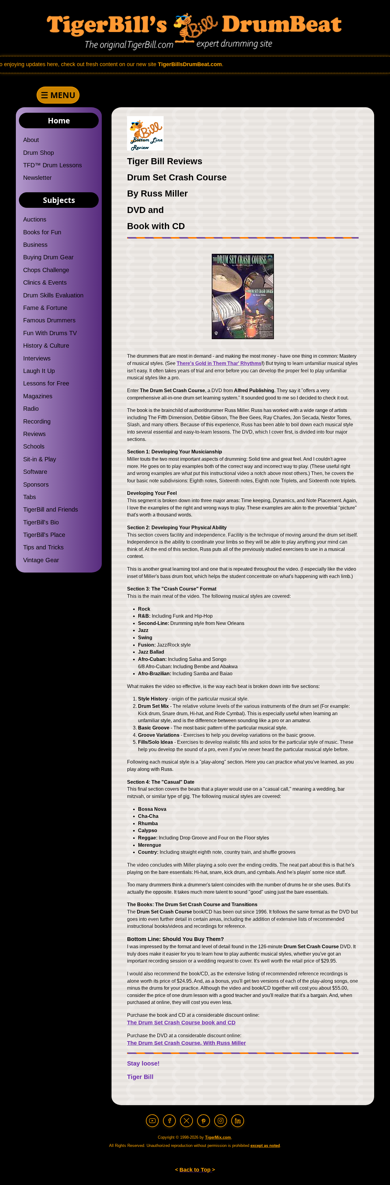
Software (35, 471)
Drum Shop (38, 152)
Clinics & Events (45, 282)
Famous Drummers (49, 320)
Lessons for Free (46, 383)
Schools (33, 446)
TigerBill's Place (44, 534)
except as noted (265, 1145)
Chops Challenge (46, 270)
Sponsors (36, 484)
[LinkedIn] (237, 1120)
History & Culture (46, 345)
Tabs (29, 497)
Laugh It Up (39, 370)
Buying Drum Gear (48, 257)
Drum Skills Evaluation (53, 295)
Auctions (34, 219)
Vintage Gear (41, 560)
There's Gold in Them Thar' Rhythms (219, 363)
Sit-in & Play (39, 459)
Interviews (37, 358)
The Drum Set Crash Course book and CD (181, 1023)
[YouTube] (152, 1120)
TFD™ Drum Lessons (52, 165)
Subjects (59, 200)
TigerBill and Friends (50, 509)
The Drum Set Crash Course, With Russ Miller (186, 1043)
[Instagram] (220, 1120)
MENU (58, 95)
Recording (37, 421)
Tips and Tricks (43, 547)
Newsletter (37, 177)
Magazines (37, 396)
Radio (31, 408)
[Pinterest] (203, 1120)
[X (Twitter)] (186, 1120)
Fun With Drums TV (50, 333)
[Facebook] (169, 1120)
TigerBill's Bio (41, 522)
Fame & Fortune (45, 307)
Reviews (34, 434)
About (31, 140)
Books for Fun (42, 232)
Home (59, 120)
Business (35, 244)
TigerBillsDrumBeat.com (157, 64)
